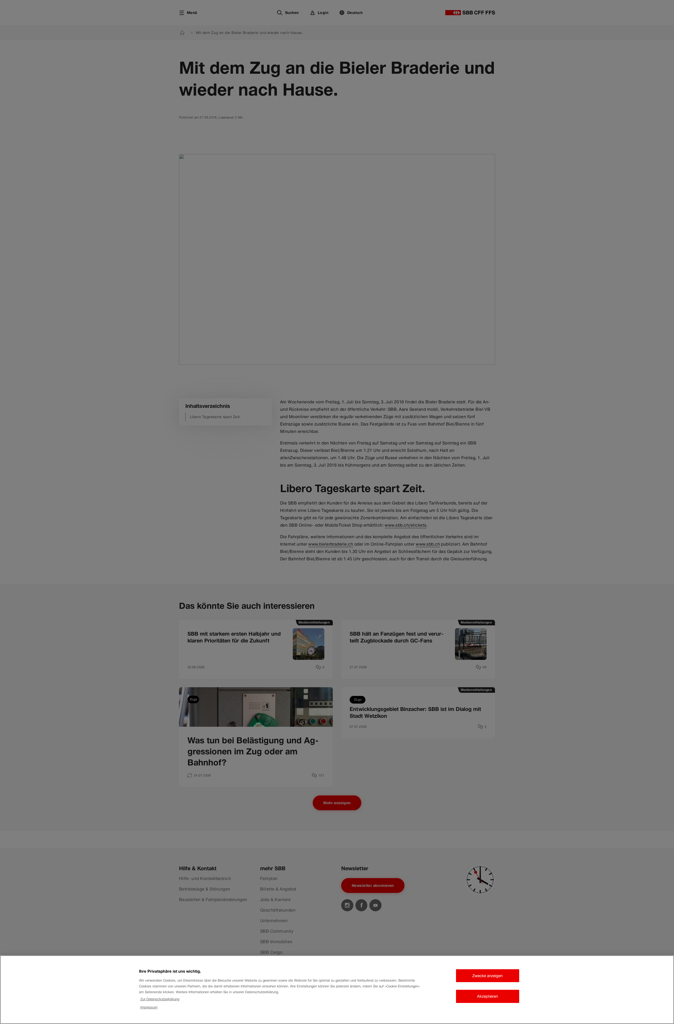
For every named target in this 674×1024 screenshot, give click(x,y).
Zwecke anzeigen (487, 975)
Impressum (148, 1007)
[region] (337, 989)
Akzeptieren (487, 996)
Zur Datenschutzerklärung (159, 999)
